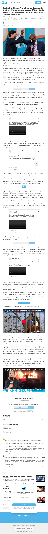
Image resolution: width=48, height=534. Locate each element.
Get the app (29, 528)
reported (42, 96)
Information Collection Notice (23, 508)
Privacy (23, 525)
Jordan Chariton (9, 492)
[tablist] (8, 428)
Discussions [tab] (11, 472)
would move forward (10, 84)
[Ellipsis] (45, 439)
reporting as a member (31, 361)
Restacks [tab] (10, 428)
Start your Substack (21, 528)
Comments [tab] (5, 428)
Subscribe (38, 2)
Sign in (44, 2)
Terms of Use (29, 507)
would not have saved (29, 348)
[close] (35, 487)
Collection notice (31, 525)
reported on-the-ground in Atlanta (36, 107)
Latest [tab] (7, 472)
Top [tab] (4, 472)
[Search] (31, 2)
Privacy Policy (32, 508)
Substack (18, 531)
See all (5, 508)
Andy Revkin (7, 455)
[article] (24, 480)
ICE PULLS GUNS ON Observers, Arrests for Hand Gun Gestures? (17, 477)
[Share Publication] (33, 2)
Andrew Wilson (8, 439)
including (36, 351)
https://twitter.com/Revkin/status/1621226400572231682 (19, 463)
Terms (26, 525)
